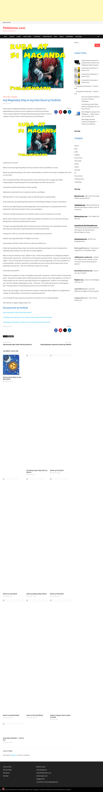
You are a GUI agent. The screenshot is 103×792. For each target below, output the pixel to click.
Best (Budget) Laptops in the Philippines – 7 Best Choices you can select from (91, 114)
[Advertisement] (45, 10)
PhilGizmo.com (14, 28)
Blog (5, 36)
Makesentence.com (80, 216)
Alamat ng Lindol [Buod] (10, 594)
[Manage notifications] (3, 788)
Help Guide (79, 36)
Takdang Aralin (47, 36)
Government (69, 36)
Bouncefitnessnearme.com (83, 271)
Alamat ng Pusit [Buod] (56, 470)
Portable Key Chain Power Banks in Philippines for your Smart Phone (90, 106)
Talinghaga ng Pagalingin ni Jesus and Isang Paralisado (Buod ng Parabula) (26, 322)
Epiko (55, 36)
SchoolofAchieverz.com (43, 773)
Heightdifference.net (81, 289)
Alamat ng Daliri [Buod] (56, 594)
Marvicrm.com (79, 196)
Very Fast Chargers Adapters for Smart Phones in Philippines (90, 99)
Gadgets (11, 36)
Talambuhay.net (41, 770)
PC (75, 173)
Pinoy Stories (27, 36)
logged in (14, 755)
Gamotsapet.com (41, 776)
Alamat (19, 36)
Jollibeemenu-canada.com (83, 257)
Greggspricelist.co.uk (81, 298)
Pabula (61, 36)
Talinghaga (37, 36)
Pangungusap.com (80, 239)
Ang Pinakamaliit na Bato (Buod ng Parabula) (17, 312)
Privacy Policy (7, 770)
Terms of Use (7, 767)
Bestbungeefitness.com (81, 248)
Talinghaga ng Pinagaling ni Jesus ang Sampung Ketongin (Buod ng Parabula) (27, 317)
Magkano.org (78, 280)
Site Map (5, 776)
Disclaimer (6, 773)
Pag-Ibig (77, 170)
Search (76, 42)
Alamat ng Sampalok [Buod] (11, 715)
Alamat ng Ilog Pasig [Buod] (34, 715)
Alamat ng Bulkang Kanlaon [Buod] (36, 594)
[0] (56, 112)
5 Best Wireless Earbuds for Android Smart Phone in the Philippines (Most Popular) (90, 63)
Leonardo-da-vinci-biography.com (47, 782)
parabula (11, 336)
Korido (76, 164)
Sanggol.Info (40, 779)
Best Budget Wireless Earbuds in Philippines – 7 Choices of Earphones (90, 121)
